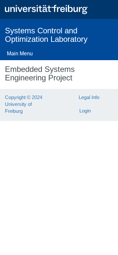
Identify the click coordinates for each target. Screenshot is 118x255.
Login (85, 110)
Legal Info (89, 97)
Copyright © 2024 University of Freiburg (23, 104)
